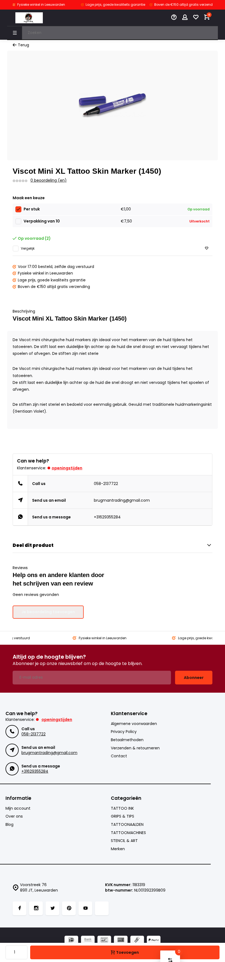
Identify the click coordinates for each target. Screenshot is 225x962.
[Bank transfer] (88, 940)
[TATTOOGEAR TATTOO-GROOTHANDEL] (29, 18)
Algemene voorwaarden (134, 723)
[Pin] (121, 940)
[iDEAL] (71, 940)
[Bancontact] (104, 940)
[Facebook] (19, 908)
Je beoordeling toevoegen (48, 612)
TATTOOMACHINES (128, 832)
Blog (9, 824)
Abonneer (194, 677)
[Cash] (137, 940)
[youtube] (85, 908)
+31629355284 (107, 517)
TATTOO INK (122, 808)
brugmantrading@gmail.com (122, 500)
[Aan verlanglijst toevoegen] (206, 248)
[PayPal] (154, 940)
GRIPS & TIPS (122, 816)
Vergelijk (28, 248)
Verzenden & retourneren (135, 748)
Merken (118, 849)
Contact (119, 756)
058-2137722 (106, 483)
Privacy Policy (124, 731)
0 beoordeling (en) (48, 180)
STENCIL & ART (124, 840)
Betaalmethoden (127, 740)
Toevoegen (127, 952)
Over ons (14, 816)
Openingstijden (67, 468)
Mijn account (17, 808)
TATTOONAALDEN (127, 824)
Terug (23, 45)
